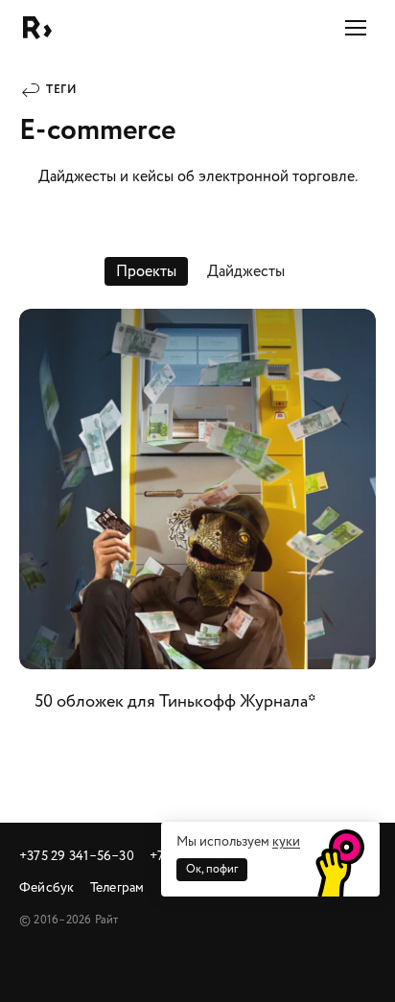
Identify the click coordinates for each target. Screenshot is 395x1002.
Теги (61, 90)
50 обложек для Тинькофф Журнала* (197, 521)
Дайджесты (246, 271)
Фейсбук (47, 887)
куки (286, 841)
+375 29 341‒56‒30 (76, 856)
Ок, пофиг (212, 869)
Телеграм (117, 887)
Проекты (146, 271)
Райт (37, 27)
